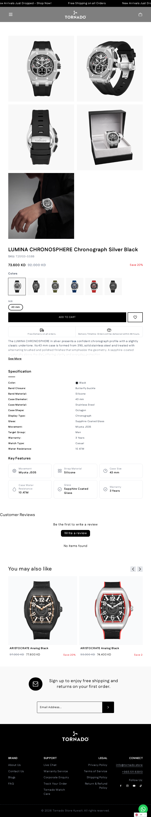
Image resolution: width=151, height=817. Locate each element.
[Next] (140, 569)
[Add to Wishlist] (135, 317)
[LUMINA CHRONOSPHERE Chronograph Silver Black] (17, 286)
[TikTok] (141, 786)
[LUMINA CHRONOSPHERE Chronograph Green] (55, 286)
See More (15, 359)
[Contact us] (143, 809)
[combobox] (140, 814)
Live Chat (50, 765)
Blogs (11, 777)
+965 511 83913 (132, 772)
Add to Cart (67, 317)
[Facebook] (121, 786)
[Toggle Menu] (10, 14)
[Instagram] (127, 786)
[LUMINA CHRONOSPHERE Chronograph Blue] (74, 286)
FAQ (11, 784)
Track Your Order (55, 784)
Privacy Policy (97, 765)
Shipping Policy (97, 777)
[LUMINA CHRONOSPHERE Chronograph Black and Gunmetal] (113, 286)
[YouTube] (134, 786)
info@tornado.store (129, 765)
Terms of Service (95, 771)
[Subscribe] (108, 707)
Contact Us (16, 771)
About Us (14, 765)
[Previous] (133, 569)
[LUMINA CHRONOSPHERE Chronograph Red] (94, 286)
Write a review (75, 533)
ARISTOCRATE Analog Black (29, 648)
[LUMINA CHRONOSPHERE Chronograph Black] (36, 286)
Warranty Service (56, 771)
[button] (140, 14)
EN (141, 815)
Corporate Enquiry (56, 777)
